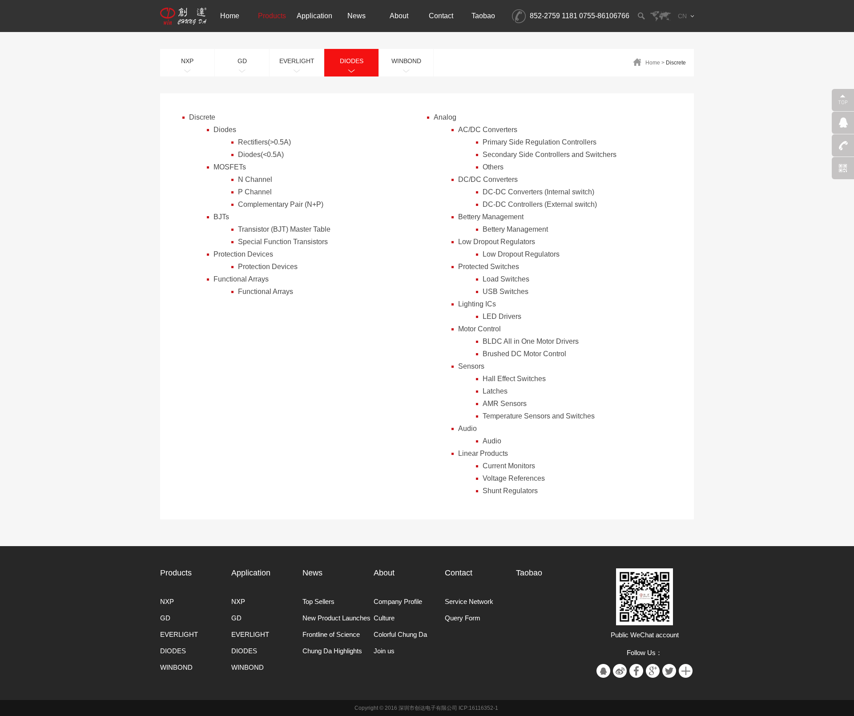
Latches (495, 391)
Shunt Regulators (510, 491)
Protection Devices (243, 254)
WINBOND (176, 667)
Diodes (225, 129)
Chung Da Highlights (332, 651)
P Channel (255, 192)
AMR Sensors (505, 403)
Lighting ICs (477, 304)
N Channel (255, 179)
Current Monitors (509, 466)
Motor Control (479, 329)
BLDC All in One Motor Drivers (531, 341)
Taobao (529, 572)
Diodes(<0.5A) (261, 154)
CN (682, 16)
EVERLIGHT (179, 634)
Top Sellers (318, 601)
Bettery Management (491, 217)
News (312, 572)
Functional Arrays (241, 279)
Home (652, 63)
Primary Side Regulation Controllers (539, 142)
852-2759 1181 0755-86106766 (579, 16)
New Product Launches (336, 618)
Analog (445, 117)
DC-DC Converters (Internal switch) (538, 192)
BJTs (221, 217)
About (384, 572)
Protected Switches (488, 266)
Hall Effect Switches (514, 378)
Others (493, 167)
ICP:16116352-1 (478, 708)
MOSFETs (230, 167)
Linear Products (483, 453)
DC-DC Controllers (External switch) (540, 204)
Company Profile (398, 601)
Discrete (676, 63)
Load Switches (506, 279)
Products (176, 572)
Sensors (471, 366)
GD (165, 618)
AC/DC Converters (487, 129)
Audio (467, 428)
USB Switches (505, 291)
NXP (167, 601)
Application (250, 572)
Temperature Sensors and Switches (539, 416)
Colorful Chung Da (400, 634)
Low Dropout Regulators (496, 241)
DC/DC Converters (488, 179)
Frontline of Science (331, 634)
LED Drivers (502, 316)
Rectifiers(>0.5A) (264, 142)
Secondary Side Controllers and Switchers (549, 154)
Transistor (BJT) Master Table (284, 229)
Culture (384, 618)
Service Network (469, 601)
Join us (384, 651)
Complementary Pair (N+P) (280, 204)
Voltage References (514, 478)
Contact (458, 572)
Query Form (462, 618)
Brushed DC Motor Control (524, 354)
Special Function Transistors (283, 241)
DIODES (173, 651)
